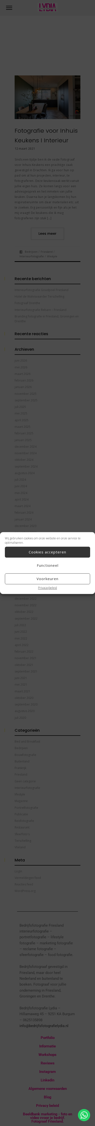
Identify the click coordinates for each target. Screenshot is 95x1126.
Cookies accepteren (47, 552)
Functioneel (47, 565)
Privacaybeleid (47, 588)
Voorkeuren (47, 578)
